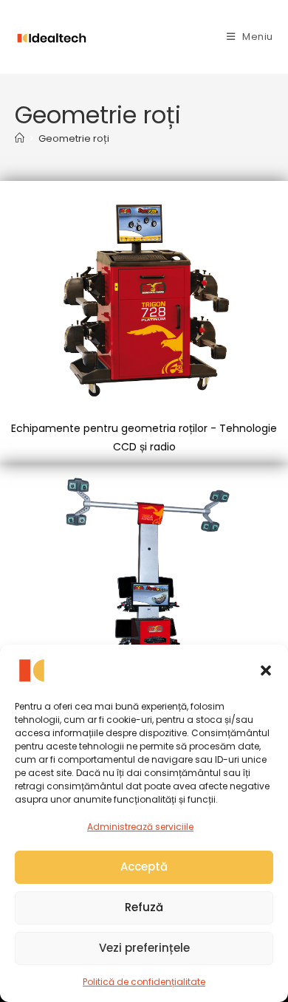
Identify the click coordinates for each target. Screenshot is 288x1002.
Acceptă (144, 866)
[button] (265, 670)
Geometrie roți (73, 138)
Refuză (144, 907)
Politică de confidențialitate (144, 981)
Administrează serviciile (140, 826)
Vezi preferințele (144, 947)
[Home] (19, 138)
